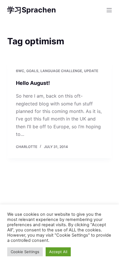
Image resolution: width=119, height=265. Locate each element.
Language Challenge (61, 71)
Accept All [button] (58, 251)
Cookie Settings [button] (25, 251)
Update (91, 71)
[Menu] (109, 10)
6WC (20, 71)
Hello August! (33, 83)
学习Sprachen (31, 10)
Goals (32, 71)
